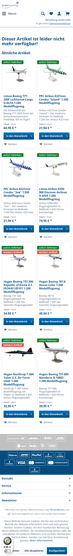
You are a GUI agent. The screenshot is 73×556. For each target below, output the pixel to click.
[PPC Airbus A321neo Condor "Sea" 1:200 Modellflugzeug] (19, 166)
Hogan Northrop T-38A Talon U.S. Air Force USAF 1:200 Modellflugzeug (19, 379)
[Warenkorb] (67, 13)
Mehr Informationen (41, 540)
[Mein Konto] (59, 13)
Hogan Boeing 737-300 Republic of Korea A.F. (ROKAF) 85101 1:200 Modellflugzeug (18, 286)
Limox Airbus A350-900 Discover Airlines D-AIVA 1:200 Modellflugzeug (53, 194)
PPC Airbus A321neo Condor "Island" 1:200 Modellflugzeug (53, 99)
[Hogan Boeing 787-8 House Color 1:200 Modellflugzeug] (54, 259)
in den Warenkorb (16, 136)
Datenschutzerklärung (59, 23)
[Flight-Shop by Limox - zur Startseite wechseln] (10, 5)
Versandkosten (57, 509)
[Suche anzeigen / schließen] (42, 13)
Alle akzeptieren (33, 550)
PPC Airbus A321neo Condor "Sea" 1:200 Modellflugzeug (17, 192)
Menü (12, 13)
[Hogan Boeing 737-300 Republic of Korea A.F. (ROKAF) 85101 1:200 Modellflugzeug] (19, 259)
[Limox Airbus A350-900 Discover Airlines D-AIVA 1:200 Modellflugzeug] (54, 166)
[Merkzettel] (51, 13)
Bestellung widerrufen (58, 19)
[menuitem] (9, 13)
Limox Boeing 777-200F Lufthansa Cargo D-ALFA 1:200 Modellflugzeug (18, 101)
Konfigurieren (57, 550)
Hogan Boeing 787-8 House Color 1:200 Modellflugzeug (52, 285)
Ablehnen (13, 550)
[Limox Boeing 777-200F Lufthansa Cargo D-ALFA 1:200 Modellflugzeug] (19, 74)
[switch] (7, 551)
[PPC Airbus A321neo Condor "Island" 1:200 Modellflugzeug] (54, 74)
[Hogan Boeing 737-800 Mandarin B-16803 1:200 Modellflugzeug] (54, 352)
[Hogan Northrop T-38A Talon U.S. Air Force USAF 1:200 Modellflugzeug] (19, 352)
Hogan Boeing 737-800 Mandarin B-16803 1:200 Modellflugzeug (54, 378)
